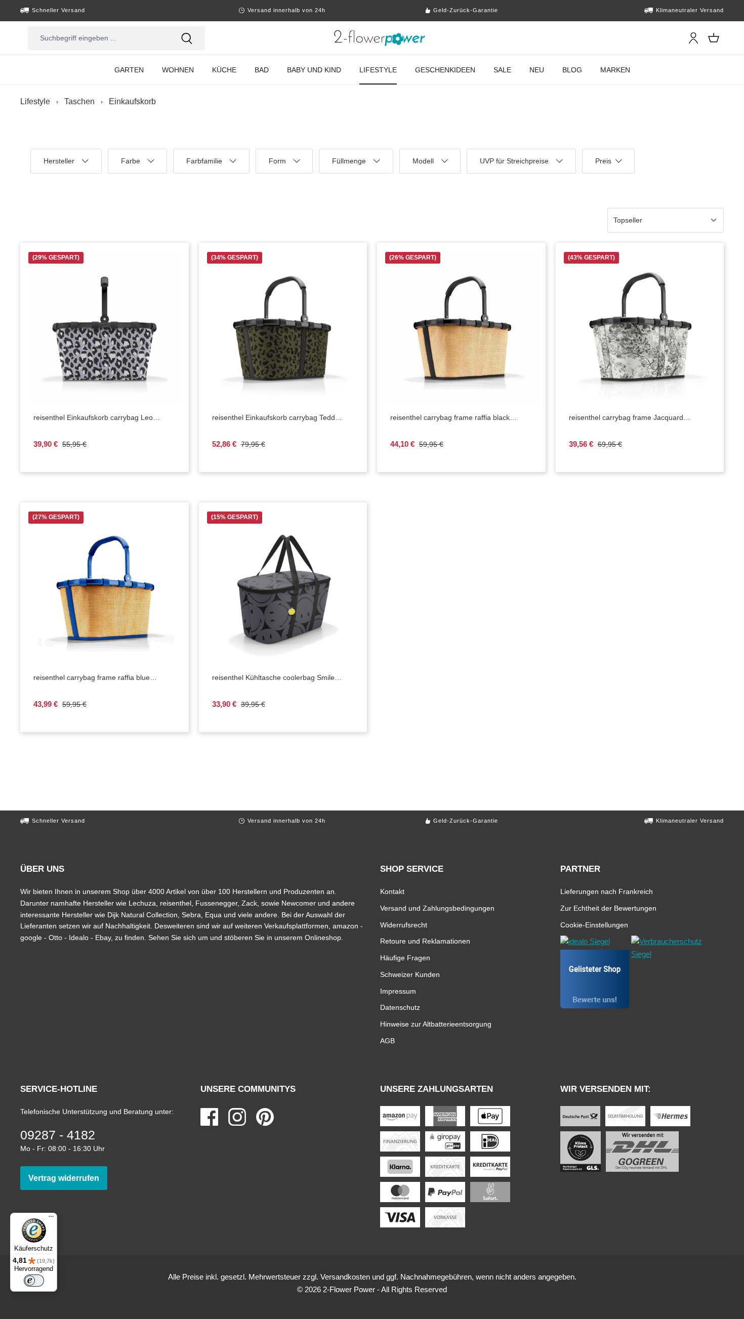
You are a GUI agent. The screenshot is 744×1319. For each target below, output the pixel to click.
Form (284, 165)
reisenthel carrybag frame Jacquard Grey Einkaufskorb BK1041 (634, 417)
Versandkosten (345, 1276)
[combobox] (98, 38)
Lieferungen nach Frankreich (606, 891)
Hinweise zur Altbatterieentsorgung (435, 1023)
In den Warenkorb (469, 395)
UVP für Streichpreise (514, 165)
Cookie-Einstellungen (594, 924)
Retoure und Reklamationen (425, 941)
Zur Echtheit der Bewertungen (608, 908)
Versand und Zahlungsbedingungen (437, 908)
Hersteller (62, 165)
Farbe (136, 165)
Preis (609, 165)
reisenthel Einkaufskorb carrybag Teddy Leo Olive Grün (275, 417)
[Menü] (51, 1219)
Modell (428, 165)
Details (113, 395)
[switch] (34, 1280)
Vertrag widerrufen (67, 1177)
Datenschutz (400, 1007)
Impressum (398, 991)
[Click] (380, 38)
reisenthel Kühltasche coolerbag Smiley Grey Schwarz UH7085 (275, 678)
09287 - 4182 (57, 1135)
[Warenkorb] (714, 38)
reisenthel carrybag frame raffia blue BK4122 (91, 678)
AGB (387, 1040)
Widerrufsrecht (403, 924)
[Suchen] (187, 38)
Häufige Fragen (405, 957)
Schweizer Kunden (410, 974)
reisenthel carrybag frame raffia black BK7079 (450, 417)
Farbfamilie (206, 165)
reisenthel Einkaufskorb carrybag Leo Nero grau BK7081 (93, 417)
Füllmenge (351, 165)
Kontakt (392, 891)
